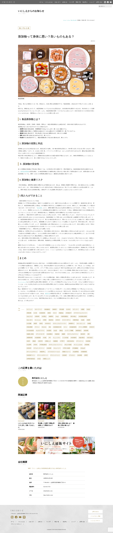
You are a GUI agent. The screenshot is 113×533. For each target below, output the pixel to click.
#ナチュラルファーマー (59, 323)
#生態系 (49, 330)
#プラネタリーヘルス (54, 351)
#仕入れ (44, 327)
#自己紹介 (90, 337)
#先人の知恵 (68, 344)
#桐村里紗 (76, 320)
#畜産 (34, 341)
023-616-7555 (46, 486)
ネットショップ (22, 282)
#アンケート (79, 341)
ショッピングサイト (95, 520)
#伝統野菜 (75, 351)
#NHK (35, 344)
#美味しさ (48, 341)
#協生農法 (81, 337)
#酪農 (63, 334)
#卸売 (41, 323)
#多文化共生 (70, 341)
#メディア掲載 (69, 330)
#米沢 (28, 341)
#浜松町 (64, 355)
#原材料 (37, 316)
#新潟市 (83, 334)
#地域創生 (47, 309)
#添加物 (87, 344)
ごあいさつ (57, 2)
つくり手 (71, 2)
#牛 (50, 337)
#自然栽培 (73, 337)
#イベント (29, 309)
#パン (65, 327)
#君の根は (73, 316)
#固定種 (29, 313)
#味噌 (88, 320)
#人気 (35, 313)
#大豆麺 (29, 323)
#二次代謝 (65, 337)
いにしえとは (48, 2)
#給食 (82, 320)
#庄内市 (29, 348)
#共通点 (44, 316)
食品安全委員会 (25, 171)
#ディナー (75, 309)
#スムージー (57, 348)
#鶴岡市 (51, 316)
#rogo (57, 316)
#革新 (44, 320)
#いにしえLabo (78, 344)
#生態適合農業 (83, 316)
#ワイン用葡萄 (83, 327)
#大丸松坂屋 (30, 330)
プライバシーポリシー (16, 524)
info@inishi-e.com (47, 491)
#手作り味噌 (66, 348)
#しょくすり (56, 337)
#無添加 (57, 334)
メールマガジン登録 (95, 516)
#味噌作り (71, 323)
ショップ (91, 2)
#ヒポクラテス (40, 330)
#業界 (35, 323)
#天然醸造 (75, 348)
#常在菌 (61, 309)
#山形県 (29, 344)
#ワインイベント (55, 355)
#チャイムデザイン (32, 351)
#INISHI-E (48, 323)
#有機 (89, 323)
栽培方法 (47, 293)
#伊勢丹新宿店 (31, 358)
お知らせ (64, 2)
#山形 (55, 330)
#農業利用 (29, 337)
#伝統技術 (42, 313)
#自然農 (49, 348)
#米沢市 (40, 341)
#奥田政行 (78, 330)
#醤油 (60, 330)
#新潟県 (86, 330)
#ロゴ (54, 313)
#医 (88, 334)
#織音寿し (42, 351)
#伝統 (44, 337)
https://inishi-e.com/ (48, 495)
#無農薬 (55, 341)
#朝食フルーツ (66, 351)
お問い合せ (99, 2)
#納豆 (49, 313)
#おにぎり (29, 320)
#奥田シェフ (46, 358)
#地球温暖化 (64, 316)
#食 (50, 327)
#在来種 (79, 355)
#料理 (85, 355)
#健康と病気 (30, 334)
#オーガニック (81, 323)
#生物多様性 (73, 327)
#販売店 (51, 320)
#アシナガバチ (40, 334)
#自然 (88, 309)
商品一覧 (78, 2)
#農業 (82, 309)
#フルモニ (72, 355)
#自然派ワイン (31, 355)
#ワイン (37, 327)
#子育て (62, 341)
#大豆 (39, 358)
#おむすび (29, 316)
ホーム (41, 2)
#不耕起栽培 (43, 344)
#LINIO (68, 309)
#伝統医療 (38, 337)
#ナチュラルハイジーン (55, 344)
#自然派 (88, 341)
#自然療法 (49, 334)
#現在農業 (29, 327)
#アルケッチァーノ (39, 348)
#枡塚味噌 (84, 351)
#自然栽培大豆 (57, 327)
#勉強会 (61, 313)
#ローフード (38, 309)
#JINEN (58, 320)
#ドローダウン (66, 320)
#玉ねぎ (83, 348)
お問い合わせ (95, 511)
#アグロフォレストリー (80, 313)
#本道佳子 (68, 313)
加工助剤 (39, 207)
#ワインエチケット (42, 355)
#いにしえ (38, 320)
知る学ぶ (85, 2)
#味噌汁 (55, 309)
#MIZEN (92, 327)
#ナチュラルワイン (73, 334)
